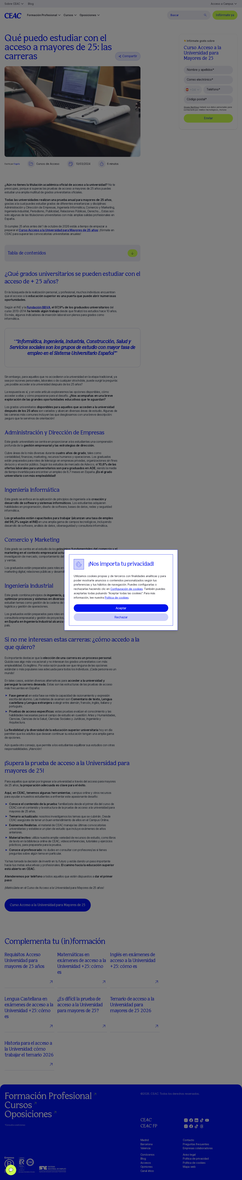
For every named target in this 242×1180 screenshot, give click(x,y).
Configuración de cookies (126, 588)
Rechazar (121, 617)
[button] (11, 1170)
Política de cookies (117, 597)
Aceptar (121, 608)
